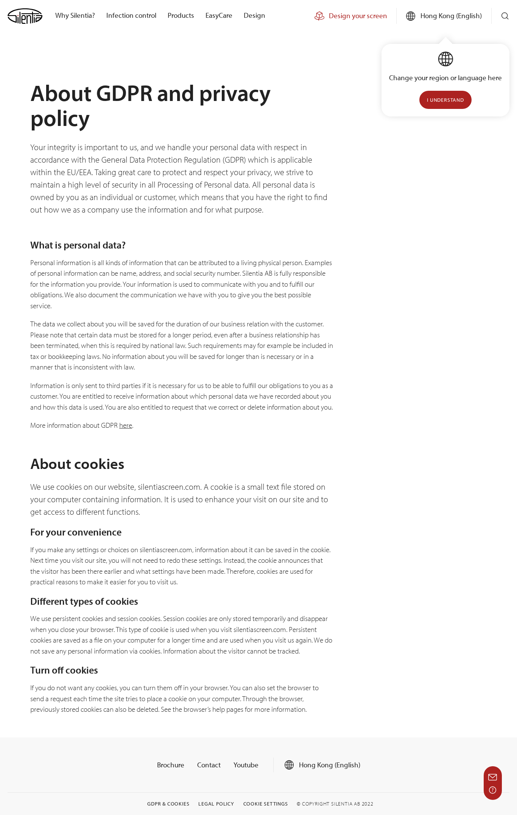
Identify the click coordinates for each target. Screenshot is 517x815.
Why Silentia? (75, 15)
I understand (445, 99)
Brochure (170, 764)
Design (254, 15)
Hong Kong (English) (328, 764)
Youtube (246, 764)
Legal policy (216, 803)
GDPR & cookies (168, 803)
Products (181, 15)
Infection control (131, 15)
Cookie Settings (265, 803)
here (125, 425)
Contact (209, 764)
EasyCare (219, 15)
